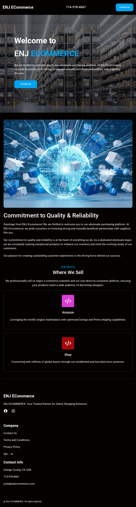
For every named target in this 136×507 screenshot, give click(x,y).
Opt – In (8, 454)
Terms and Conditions (17, 440)
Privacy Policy (12, 446)
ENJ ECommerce (18, 7)
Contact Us (124, 7)
